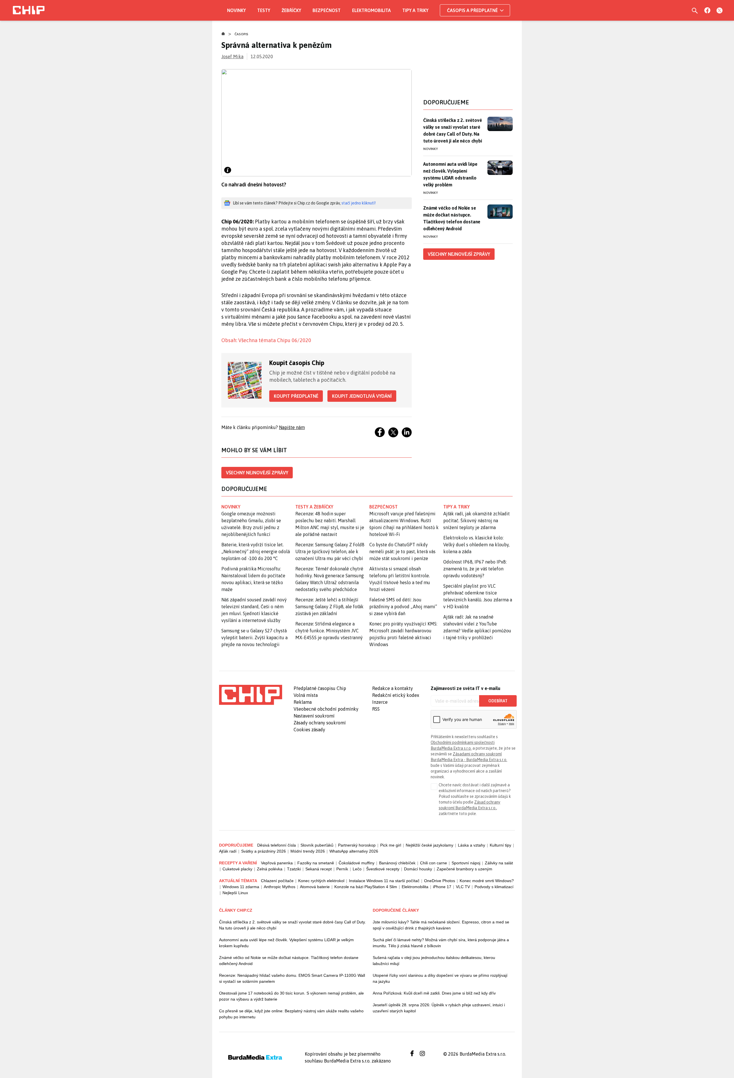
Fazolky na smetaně (315, 863)
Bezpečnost (327, 10)
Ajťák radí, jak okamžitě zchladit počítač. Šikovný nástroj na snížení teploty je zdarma (476, 520)
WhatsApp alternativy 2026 (353, 851)
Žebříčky (291, 10)
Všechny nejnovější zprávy (257, 472)
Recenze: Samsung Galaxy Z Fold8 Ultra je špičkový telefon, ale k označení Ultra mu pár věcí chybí (329, 551)
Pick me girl (390, 845)
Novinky (236, 10)
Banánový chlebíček (397, 863)
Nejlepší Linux (235, 892)
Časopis (242, 34)
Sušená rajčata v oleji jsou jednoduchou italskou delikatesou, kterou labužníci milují (434, 960)
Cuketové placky (237, 869)
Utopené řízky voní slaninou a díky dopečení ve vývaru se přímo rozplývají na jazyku (440, 978)
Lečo (357, 869)
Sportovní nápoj (466, 863)
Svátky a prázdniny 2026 (263, 851)
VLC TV (463, 886)
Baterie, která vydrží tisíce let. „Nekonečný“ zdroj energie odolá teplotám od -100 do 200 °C (255, 551)
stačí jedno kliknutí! (358, 203)
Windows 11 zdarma (240, 886)
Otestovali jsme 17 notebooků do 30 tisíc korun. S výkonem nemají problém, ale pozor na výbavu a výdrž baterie (291, 996)
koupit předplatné (296, 396)
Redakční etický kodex (395, 695)
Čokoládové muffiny (356, 863)
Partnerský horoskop (357, 845)
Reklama (303, 702)
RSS (376, 708)
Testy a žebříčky (314, 506)
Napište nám (292, 427)
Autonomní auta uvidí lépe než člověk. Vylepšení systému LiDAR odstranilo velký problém (450, 174)
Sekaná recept (318, 869)
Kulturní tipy (500, 845)
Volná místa (306, 695)
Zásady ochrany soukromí (320, 722)
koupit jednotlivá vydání (362, 396)
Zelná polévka (269, 869)
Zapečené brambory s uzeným (464, 869)
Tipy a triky (415, 10)
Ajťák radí (228, 851)
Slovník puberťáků (316, 845)
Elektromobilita (371, 10)
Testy (263, 10)
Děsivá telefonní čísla (276, 845)
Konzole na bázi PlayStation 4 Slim (365, 886)
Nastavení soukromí (314, 715)
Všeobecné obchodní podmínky (326, 708)
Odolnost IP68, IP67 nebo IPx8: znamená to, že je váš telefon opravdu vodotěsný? (475, 568)
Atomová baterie (315, 886)
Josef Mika (232, 56)
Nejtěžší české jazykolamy (429, 845)
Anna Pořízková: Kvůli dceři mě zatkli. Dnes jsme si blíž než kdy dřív (434, 993)
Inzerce (380, 702)
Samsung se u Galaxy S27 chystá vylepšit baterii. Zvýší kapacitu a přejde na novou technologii (254, 637)
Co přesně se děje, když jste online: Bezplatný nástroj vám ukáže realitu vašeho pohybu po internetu (291, 1014)
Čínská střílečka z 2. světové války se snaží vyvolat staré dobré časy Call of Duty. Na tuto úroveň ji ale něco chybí (452, 130)
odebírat (497, 701)
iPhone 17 (442, 886)
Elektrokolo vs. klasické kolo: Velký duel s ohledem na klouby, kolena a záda (476, 544)
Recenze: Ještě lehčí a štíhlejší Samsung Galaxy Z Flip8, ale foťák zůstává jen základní (329, 606)
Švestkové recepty (382, 869)
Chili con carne (433, 863)
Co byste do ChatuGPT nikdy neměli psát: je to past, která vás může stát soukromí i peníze (402, 551)
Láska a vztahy (471, 845)
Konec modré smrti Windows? (487, 880)
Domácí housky (418, 869)
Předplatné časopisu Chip (320, 688)
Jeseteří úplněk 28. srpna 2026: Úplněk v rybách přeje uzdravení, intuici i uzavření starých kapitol (439, 1008)
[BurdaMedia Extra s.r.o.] (250, 695)
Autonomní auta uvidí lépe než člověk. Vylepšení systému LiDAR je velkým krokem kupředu (286, 942)
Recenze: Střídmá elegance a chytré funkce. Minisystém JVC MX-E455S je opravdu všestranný (329, 630)
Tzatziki (294, 869)
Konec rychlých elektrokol (321, 880)
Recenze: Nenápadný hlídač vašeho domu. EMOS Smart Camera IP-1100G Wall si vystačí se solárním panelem (292, 978)
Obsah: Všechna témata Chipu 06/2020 (266, 340)
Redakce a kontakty (392, 688)
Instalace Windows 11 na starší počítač (384, 880)
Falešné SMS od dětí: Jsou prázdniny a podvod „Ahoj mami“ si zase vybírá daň (403, 606)
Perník (342, 869)
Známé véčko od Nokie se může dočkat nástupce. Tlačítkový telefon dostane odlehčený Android (451, 218)
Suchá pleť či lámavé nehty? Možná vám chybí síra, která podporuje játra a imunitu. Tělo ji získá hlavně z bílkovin (441, 942)
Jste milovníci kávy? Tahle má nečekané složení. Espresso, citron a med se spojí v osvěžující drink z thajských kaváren (441, 925)
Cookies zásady (309, 729)
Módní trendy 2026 (307, 851)
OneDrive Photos (439, 880)
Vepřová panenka (277, 863)
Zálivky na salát (499, 863)
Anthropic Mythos (279, 886)
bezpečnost (383, 506)
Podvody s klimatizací (494, 886)
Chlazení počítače (277, 880)
